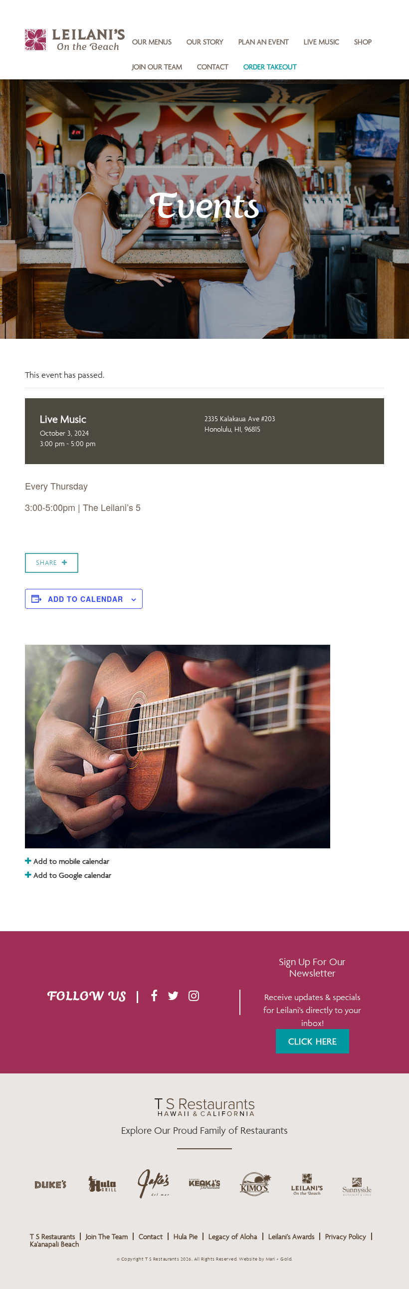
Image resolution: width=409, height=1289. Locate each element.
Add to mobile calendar (70, 861)
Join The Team (107, 1236)
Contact (212, 66)
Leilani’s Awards (291, 1236)
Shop (363, 41)
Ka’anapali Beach (54, 1244)
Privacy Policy (345, 1236)
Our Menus (152, 41)
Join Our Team (157, 66)
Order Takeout (270, 66)
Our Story (205, 41)
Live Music (321, 41)
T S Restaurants (52, 1236)
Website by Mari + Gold (265, 1259)
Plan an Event (263, 41)
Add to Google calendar (71, 875)
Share (46, 562)
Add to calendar (85, 599)
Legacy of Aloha (232, 1236)
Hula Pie (186, 1236)
